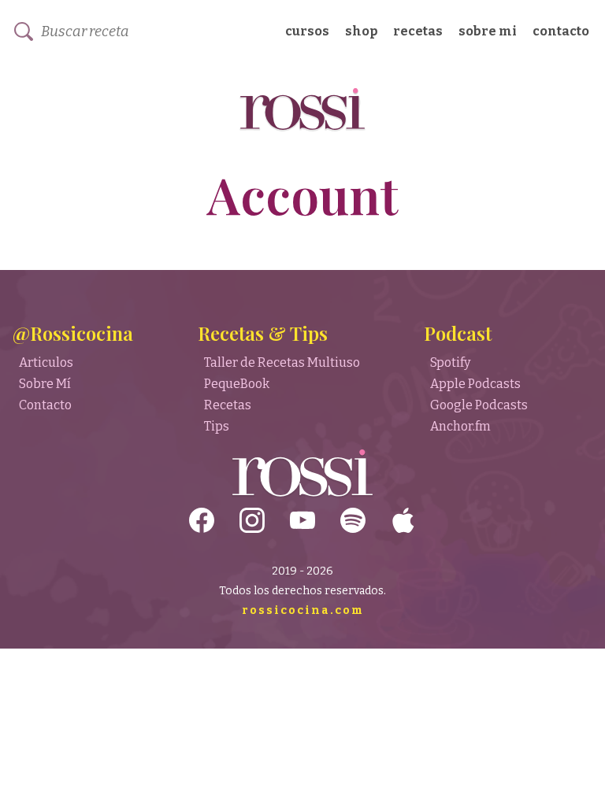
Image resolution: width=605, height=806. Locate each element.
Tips (216, 426)
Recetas (418, 31)
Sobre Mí (45, 383)
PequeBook (236, 383)
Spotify (450, 362)
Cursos (307, 31)
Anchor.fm (460, 426)
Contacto (561, 31)
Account (303, 194)
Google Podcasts (479, 404)
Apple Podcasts (475, 383)
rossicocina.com (303, 610)
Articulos (46, 362)
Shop (361, 31)
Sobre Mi (487, 31)
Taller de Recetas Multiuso (282, 362)
